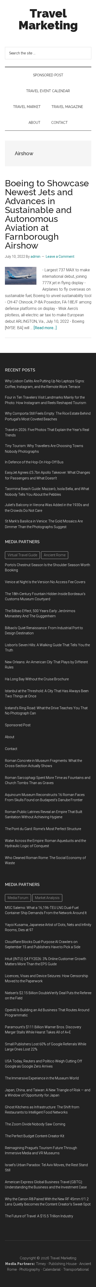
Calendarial (52, 1269)
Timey (41, 1264)
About (9, 737)
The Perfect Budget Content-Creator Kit (34, 1136)
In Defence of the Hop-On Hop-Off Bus (34, 462)
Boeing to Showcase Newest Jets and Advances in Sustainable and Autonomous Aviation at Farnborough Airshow (47, 214)
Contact (11, 749)
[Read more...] (45, 327)
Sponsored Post (18, 725)
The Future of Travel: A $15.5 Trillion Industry (39, 1216)
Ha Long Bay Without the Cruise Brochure (37, 679)
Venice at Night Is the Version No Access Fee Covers (45, 582)
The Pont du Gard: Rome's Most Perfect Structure (43, 829)
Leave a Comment (60, 256)
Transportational (76, 1269)
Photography (29, 1269)
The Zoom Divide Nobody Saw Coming (35, 1124)
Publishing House (63, 1264)
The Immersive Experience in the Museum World (42, 1078)
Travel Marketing (48, 19)
